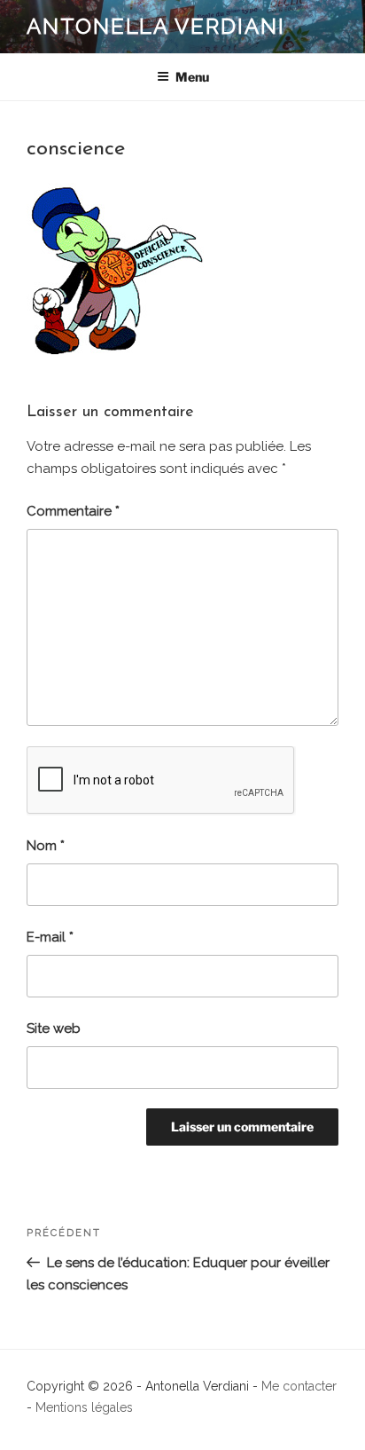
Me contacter (299, 1386)
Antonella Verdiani (156, 26)
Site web (54, 1028)
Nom (46, 846)
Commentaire (73, 511)
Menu (192, 76)
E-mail (50, 937)
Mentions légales (84, 1407)
